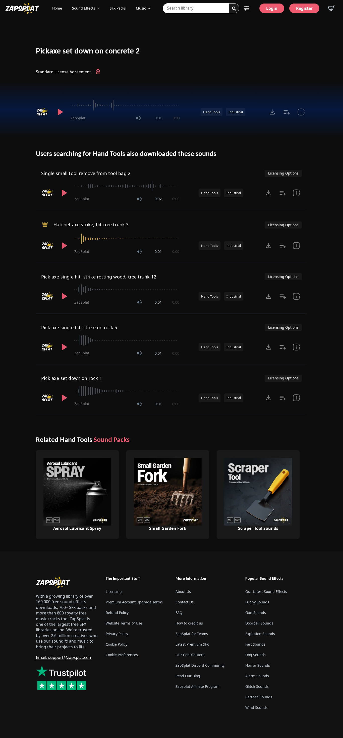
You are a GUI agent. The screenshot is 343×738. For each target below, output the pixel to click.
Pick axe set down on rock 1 (71, 378)
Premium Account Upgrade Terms (134, 602)
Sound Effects (83, 8)
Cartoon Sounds (258, 697)
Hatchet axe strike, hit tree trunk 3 (91, 224)
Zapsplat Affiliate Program (197, 686)
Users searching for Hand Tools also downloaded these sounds (126, 154)
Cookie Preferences (122, 654)
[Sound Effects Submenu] (100, 8)
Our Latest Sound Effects (266, 591)
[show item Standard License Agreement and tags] (301, 112)
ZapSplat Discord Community (200, 665)
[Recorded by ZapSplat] (43, 112)
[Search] (234, 9)
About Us (183, 591)
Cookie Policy (116, 644)
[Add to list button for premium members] (287, 112)
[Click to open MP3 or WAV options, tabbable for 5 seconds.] (272, 112)
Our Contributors (190, 654)
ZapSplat (78, 118)
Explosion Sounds (260, 633)
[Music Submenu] (150, 8)
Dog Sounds (255, 654)
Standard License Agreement (63, 72)
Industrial (235, 112)
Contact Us (185, 602)
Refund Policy (117, 612)
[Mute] (138, 118)
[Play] (60, 112)
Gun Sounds (255, 612)
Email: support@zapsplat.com (64, 657)
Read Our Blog (188, 675)
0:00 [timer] (176, 118)
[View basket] (331, 8)
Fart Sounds (255, 644)
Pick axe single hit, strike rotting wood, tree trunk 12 (98, 277)
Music (141, 8)
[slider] (125, 105)
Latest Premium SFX (192, 644)
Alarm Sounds (257, 675)
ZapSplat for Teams (192, 633)
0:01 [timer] (158, 118)
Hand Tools (211, 112)
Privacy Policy (117, 633)
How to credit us (189, 623)
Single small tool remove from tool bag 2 (85, 173)
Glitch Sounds (257, 686)
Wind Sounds (256, 707)
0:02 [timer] (158, 198)
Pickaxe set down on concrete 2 (88, 51)
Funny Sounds (257, 602)
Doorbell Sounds (259, 623)
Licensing (114, 591)
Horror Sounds (257, 665)
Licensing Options (283, 173)
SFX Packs (118, 8)
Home (57, 8)
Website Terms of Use (124, 623)
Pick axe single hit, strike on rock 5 (79, 327)
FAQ (179, 612)
